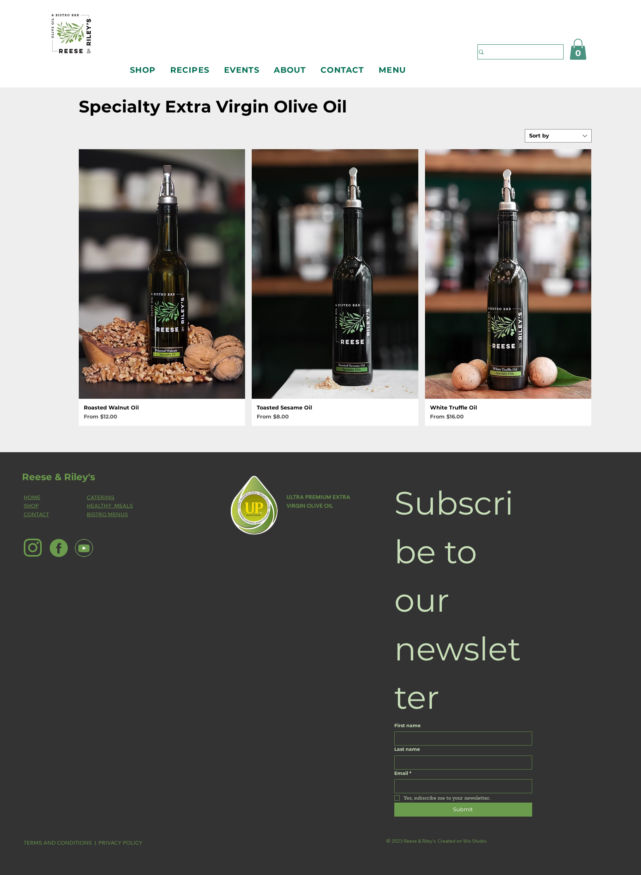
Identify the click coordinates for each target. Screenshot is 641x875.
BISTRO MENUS (107, 514)
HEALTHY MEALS (110, 505)
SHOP (31, 505)
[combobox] (558, 135)
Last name (407, 749)
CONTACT (36, 514)
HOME (32, 497)
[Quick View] (162, 274)
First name (407, 725)
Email (402, 773)
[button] (142, 70)
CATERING (100, 497)
